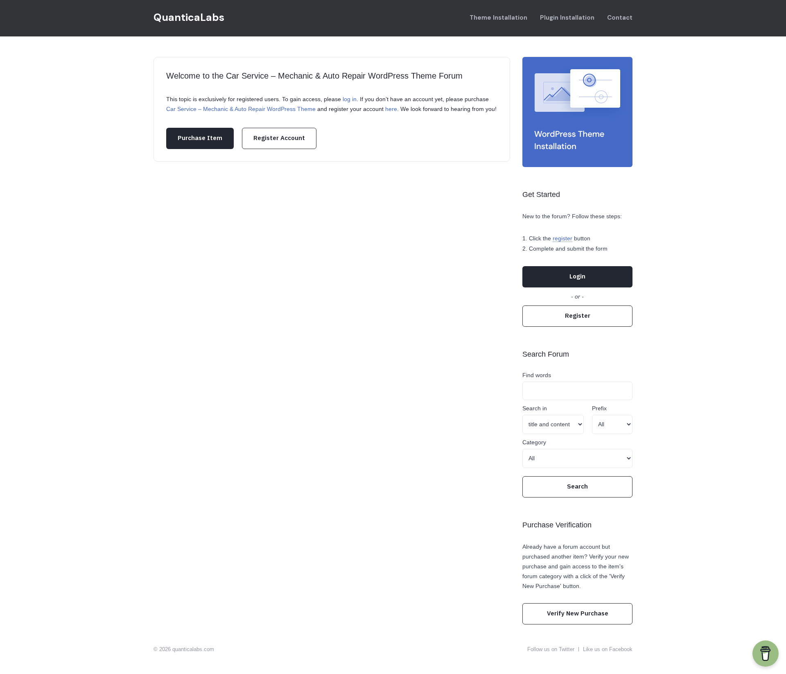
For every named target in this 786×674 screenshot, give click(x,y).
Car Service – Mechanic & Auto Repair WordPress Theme (241, 109)
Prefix (599, 408)
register (562, 238)
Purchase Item (200, 138)
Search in (534, 408)
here (391, 109)
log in (350, 99)
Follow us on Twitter (550, 649)
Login (577, 276)
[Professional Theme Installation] (577, 112)
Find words (536, 375)
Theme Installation (498, 18)
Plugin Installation (567, 18)
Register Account (279, 138)
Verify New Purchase (577, 613)
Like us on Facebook (607, 649)
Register (577, 315)
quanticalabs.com (193, 649)
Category (534, 442)
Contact (619, 18)
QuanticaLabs (189, 17)
